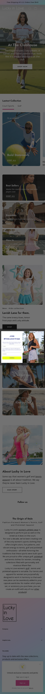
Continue (11, 358)
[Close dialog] (42, 332)
